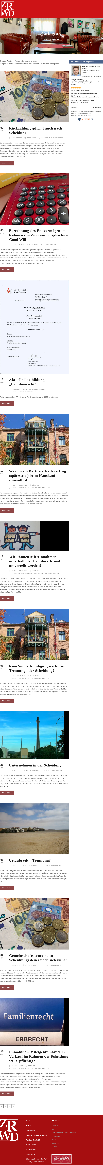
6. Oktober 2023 (18, 675)
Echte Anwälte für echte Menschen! (64, 1133)
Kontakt (54, 1147)
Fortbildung (30, 392)
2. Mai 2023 (16, 965)
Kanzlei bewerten (95, 107)
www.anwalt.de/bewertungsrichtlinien (81, 115)
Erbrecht (46, 138)
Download (55, 1143)
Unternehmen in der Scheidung (35, 765)
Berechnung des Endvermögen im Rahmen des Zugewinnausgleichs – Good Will (38, 235)
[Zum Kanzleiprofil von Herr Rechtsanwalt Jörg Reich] (76, 70)
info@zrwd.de (31, 1154)
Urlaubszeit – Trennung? (30, 860)
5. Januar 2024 (18, 244)
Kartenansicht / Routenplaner (91, 76)
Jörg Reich (32, 138)
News (54, 1140)
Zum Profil (74, 107)
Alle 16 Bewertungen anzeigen (80, 90)
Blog (46, 770)
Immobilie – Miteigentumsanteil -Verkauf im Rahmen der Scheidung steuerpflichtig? (38, 1056)
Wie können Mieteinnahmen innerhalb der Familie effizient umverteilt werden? (34, 561)
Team (53, 1129)
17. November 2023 (19, 485)
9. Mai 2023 (16, 865)
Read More (7, 163)
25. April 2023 (17, 1066)
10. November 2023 (19, 570)
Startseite (55, 1126)
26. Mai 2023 (16, 770)
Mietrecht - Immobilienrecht (37, 488)
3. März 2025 (17, 138)
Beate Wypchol (32, 770)
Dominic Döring (38, 389)
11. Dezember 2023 (19, 389)
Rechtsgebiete (57, 1136)
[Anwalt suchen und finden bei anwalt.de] (85, 120)
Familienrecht (57, 138)
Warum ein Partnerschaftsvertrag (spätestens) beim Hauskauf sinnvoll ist (37, 475)
